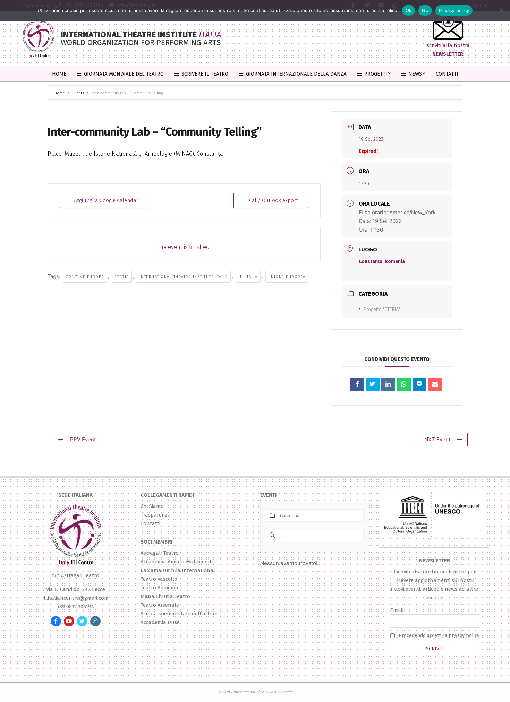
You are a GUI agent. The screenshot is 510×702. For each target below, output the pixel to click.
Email (396, 610)
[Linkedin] (388, 384)
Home (60, 93)
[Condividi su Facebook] (357, 384)
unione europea (287, 277)
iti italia (248, 277)
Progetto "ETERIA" (382, 309)
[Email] (435, 384)
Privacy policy (454, 10)
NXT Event (437, 439)
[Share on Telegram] (419, 384)
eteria (121, 277)
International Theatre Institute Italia (183, 277)
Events (78, 93)
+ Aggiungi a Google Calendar (104, 200)
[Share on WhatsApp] (404, 384)
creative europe (85, 277)
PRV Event (83, 439)
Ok (409, 10)
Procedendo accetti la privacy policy (439, 636)
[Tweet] (373, 384)
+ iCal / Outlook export (271, 200)
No (425, 10)
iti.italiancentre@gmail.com (76, 598)
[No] (501, 10)
